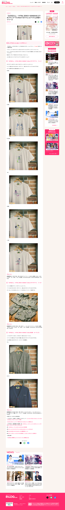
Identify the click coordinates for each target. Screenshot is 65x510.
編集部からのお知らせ (32, 498)
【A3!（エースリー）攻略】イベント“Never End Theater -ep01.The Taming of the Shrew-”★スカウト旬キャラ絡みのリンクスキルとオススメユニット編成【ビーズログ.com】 (53, 77)
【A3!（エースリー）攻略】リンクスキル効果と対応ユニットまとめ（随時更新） (53, 63)
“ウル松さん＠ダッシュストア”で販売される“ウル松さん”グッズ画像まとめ (20, 421)
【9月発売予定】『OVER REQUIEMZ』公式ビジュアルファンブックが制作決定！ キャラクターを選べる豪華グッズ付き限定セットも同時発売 (53, 106)
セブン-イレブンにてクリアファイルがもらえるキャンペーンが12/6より (20, 429)
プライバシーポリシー (23, 503)
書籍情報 (44, 2)
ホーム (6, 6)
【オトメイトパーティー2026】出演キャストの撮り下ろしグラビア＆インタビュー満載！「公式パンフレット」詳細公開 (15, 484)
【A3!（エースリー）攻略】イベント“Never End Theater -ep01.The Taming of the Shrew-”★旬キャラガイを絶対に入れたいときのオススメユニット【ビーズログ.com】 (33, 484)
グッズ (48, 2)
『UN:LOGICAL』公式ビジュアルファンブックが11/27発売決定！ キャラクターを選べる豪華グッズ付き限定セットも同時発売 (33, 467)
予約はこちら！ (9, 274)
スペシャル (10, 6)
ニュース (31, 2)
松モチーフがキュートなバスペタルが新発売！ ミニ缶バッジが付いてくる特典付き (22, 433)
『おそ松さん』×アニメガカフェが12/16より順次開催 (17, 427)
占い (52, 2)
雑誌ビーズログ (38, 2)
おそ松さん (14, 6)
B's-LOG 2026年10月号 (52, 32)
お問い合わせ (16, 503)
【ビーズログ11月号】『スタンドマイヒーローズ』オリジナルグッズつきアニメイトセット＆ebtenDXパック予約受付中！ (15, 467)
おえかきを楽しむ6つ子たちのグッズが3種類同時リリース (18, 431)
